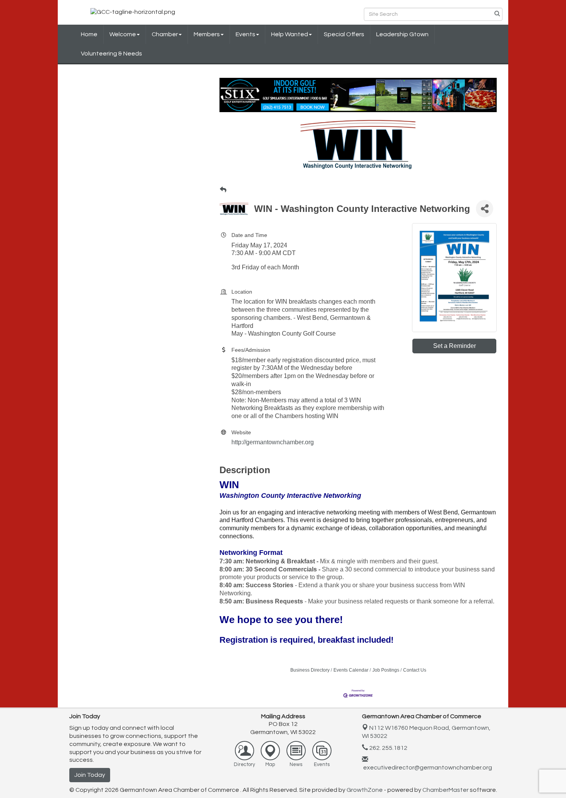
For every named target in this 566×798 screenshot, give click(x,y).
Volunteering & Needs (111, 53)
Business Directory (310, 670)
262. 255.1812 (387, 748)
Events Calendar (350, 670)
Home (89, 34)
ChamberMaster (445, 790)
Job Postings (385, 670)
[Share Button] (484, 208)
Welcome (122, 34)
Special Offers (344, 34)
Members (207, 34)
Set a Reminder (454, 346)
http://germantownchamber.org (272, 442)
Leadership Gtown (402, 34)
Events (245, 34)
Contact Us (414, 670)
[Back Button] (223, 190)
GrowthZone (365, 790)
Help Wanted (289, 34)
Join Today (89, 775)
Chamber (165, 34)
